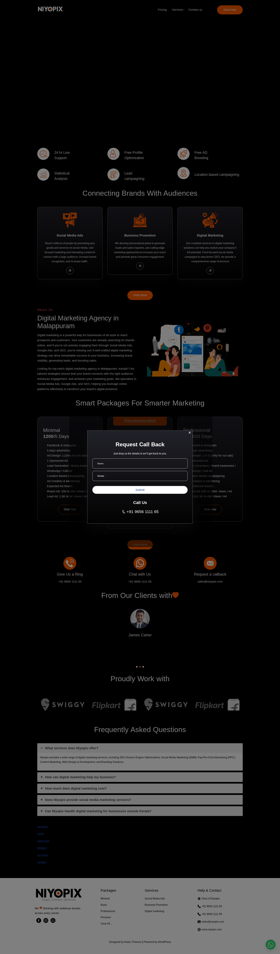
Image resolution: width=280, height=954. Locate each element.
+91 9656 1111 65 (143, 511)
